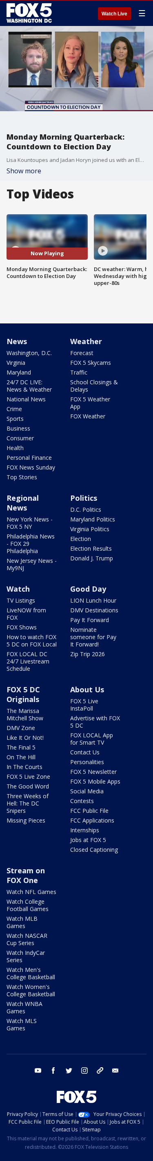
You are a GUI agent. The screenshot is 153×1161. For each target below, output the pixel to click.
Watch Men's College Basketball (31, 973)
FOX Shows (22, 627)
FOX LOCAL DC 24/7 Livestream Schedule (28, 661)
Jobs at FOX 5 (88, 840)
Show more (24, 170)
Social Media (87, 791)
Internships (84, 830)
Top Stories (22, 477)
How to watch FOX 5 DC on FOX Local (32, 640)
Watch (18, 589)
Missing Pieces (26, 820)
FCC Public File (89, 810)
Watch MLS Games (22, 1024)
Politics (83, 498)
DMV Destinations (94, 610)
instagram (84, 1070)
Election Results (91, 548)
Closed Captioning (94, 849)
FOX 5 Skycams (90, 362)
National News (26, 399)
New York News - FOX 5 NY (30, 522)
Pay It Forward (89, 620)
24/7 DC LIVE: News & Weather (29, 385)
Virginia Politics (89, 529)
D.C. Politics (85, 509)
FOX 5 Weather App (90, 402)
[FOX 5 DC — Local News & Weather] (30, 13)
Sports (15, 418)
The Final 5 (21, 747)
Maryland (19, 372)
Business (18, 428)
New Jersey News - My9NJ (32, 564)
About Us (87, 689)
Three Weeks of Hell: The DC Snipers (28, 803)
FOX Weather (87, 416)
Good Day (88, 589)
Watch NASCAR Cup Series (27, 939)
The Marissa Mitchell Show (25, 714)
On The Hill (21, 757)
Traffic (78, 372)
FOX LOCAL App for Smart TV (91, 738)
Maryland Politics (92, 519)
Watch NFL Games (31, 892)
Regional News (23, 503)
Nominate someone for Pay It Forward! (93, 637)
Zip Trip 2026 (87, 654)
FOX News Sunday (31, 467)
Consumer (20, 438)
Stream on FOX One (26, 875)
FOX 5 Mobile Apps (95, 781)
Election (80, 539)
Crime (14, 409)
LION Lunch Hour (93, 600)
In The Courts (24, 767)
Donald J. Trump (91, 558)
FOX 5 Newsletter (93, 771)
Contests (82, 801)
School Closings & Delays (94, 385)
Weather (86, 341)
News (17, 341)
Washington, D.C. (29, 353)
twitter (68, 1070)
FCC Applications (92, 820)
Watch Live (114, 14)
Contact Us (85, 752)
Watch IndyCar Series (26, 956)
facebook (53, 1070)
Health (15, 448)
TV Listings (21, 600)
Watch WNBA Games (24, 1007)
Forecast (81, 353)
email (115, 1070)
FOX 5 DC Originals (23, 694)
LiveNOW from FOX (26, 613)
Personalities (87, 762)
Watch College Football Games (28, 905)
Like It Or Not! (25, 737)
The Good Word (28, 786)
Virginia (16, 362)
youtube (37, 1070)
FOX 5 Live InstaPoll (84, 704)
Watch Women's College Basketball (31, 990)
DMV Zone (21, 728)
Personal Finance (29, 457)
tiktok (99, 1070)
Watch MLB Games (22, 922)
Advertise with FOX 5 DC (95, 721)
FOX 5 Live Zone (28, 776)
